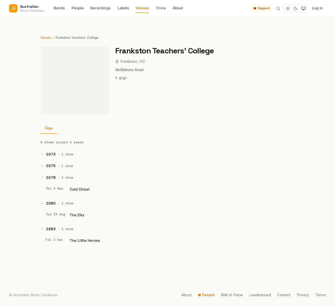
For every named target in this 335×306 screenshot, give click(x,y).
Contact (283, 295)
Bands (59, 8)
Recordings (100, 8)
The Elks (77, 215)
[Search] (278, 8)
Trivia (161, 8)
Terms (320, 295)
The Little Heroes (85, 240)
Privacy (303, 295)
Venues (142, 8)
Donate (208, 295)
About (178, 8)
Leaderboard (260, 295)
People (78, 8)
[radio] (288, 8)
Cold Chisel (80, 189)
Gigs (49, 128)
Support (264, 8)
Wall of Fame (232, 295)
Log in (317, 8)
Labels (123, 8)
